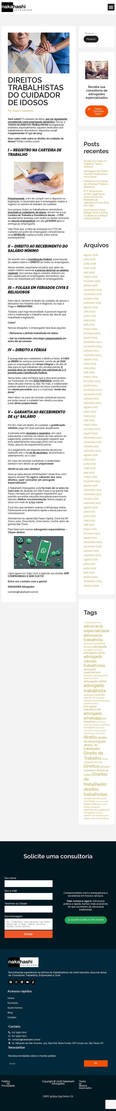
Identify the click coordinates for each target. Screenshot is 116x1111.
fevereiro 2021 (92, 533)
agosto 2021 (91, 507)
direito (90, 737)
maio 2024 (90, 368)
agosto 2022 (91, 455)
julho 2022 (89, 459)
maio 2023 (89, 416)
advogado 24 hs (94, 652)
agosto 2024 (91, 359)
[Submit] (96, 1063)
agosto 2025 (91, 307)
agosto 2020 (91, 559)
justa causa (102, 804)
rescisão (99, 813)
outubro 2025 (91, 298)
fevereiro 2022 (92, 481)
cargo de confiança (92, 725)
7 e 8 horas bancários (92, 622)
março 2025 (90, 329)
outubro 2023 (91, 398)
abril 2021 (89, 524)
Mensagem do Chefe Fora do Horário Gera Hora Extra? (96, 174)
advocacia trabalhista (93, 637)
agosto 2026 (91, 255)
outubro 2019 (91, 585)
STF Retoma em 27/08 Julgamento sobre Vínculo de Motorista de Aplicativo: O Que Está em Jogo (96, 198)
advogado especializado (92, 671)
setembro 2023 (92, 402)
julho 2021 (89, 511)
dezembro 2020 (93, 542)
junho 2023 (90, 411)
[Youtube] (27, 982)
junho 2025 (90, 315)
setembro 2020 (92, 555)
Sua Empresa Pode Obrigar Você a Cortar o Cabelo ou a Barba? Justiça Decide (96, 214)
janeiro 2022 (90, 485)
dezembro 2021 (93, 490)
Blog (10, 1012)
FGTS (86, 801)
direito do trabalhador (92, 746)
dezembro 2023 (93, 389)
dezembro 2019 (93, 581)
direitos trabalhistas (95, 792)
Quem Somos (15, 1007)
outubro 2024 (91, 350)
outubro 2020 (91, 550)
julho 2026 (89, 259)
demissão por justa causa (94, 733)
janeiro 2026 (91, 285)
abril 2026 (89, 272)
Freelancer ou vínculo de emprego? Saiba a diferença (96, 184)
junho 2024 (90, 363)
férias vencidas (101, 801)
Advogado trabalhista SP (92, 708)
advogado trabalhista (95, 688)
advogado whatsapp (93, 715)
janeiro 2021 (90, 537)
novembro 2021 (93, 494)
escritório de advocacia (95, 798)
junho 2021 (90, 516)
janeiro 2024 (91, 385)
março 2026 (90, 276)
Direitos (91, 766)
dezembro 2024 (93, 342)
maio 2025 (89, 320)
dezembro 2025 (93, 289)
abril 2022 (89, 472)
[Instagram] (16, 982)
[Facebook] (10, 982)
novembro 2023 (93, 394)
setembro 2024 (92, 355)
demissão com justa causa (95, 730)
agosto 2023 (91, 407)
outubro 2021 (91, 498)
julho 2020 (89, 563)
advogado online (95, 681)
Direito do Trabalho (93, 755)
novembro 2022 (93, 442)
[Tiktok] (33, 982)
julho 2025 (89, 311)
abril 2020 (89, 572)
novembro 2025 (93, 294)
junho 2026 (90, 263)
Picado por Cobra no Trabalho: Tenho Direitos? (95, 164)
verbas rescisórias (100, 818)
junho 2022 (90, 463)
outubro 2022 (91, 446)
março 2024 (90, 376)
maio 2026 (90, 268)
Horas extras (90, 804)
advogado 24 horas (93, 650)
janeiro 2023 (90, 433)
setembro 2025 (92, 302)
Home (11, 998)
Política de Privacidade (8, 1083)
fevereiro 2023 (92, 429)
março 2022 (90, 476)
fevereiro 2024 (92, 381)
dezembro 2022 (93, 437)
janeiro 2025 (90, 337)
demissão (100, 728)
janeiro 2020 (91, 577)
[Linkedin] (21, 982)
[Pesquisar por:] (98, 33)
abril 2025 (89, 324)
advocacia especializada (96, 628)
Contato (12, 1017)
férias (92, 801)
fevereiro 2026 (92, 281)
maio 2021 (89, 520)
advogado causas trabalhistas (94, 661)
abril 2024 (89, 372)
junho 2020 (90, 568)
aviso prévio (101, 722)
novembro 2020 (93, 546)
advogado (100, 646)
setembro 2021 (92, 503)
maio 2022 (89, 468)
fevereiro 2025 (92, 333)
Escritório (13, 1003)
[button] (111, 7)
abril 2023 (89, 420)
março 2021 (90, 529)
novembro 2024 (93, 346)
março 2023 (90, 424)
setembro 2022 (92, 450)
